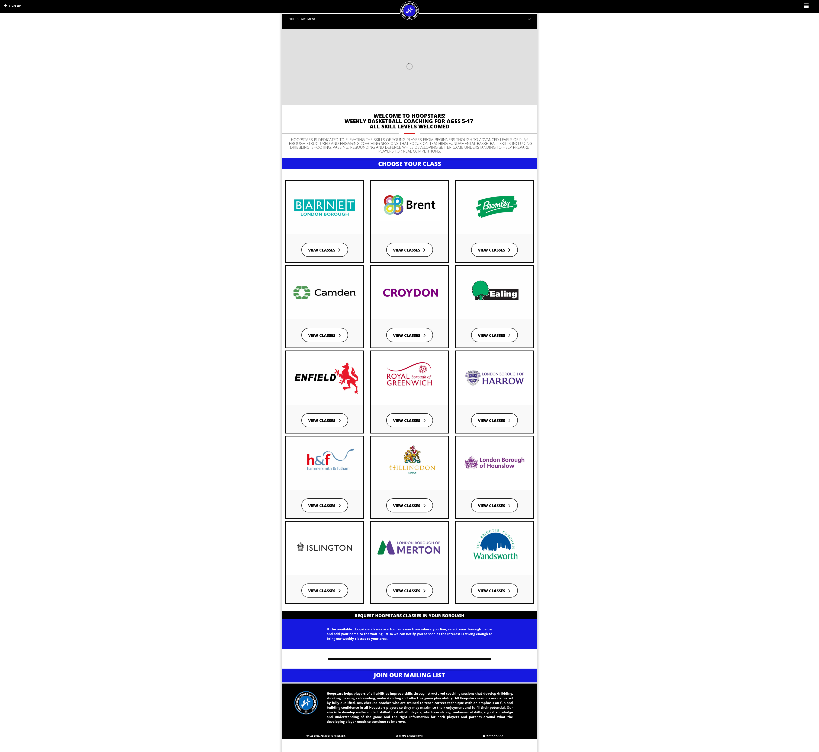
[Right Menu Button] (806, 5)
